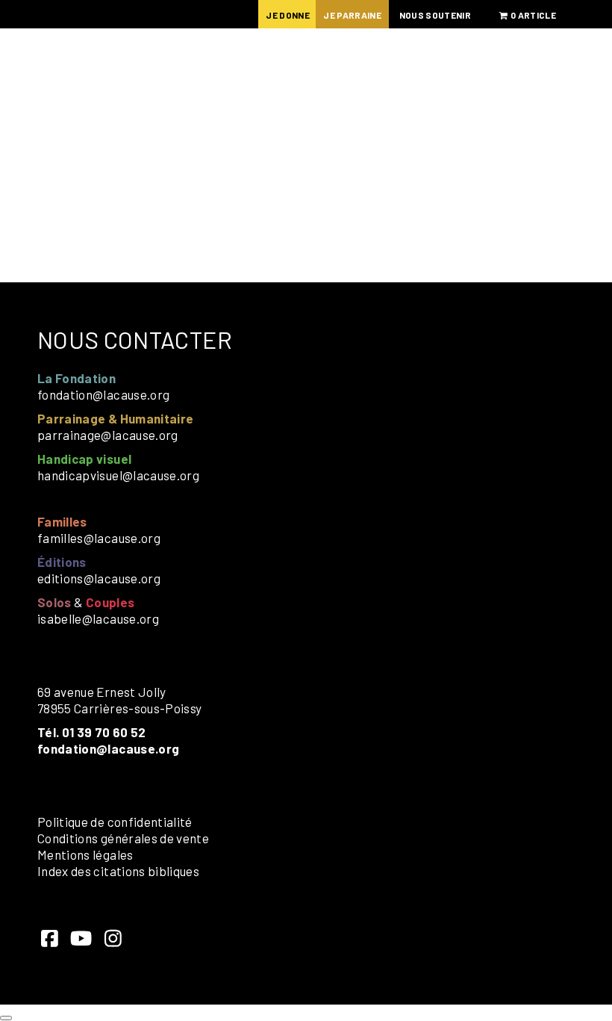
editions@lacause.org (98, 578)
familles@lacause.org (98, 537)
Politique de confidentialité (115, 821)
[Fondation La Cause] (134, 89)
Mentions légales (85, 854)
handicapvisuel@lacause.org (118, 475)
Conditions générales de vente (123, 838)
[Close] (6, 1018)
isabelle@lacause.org (98, 618)
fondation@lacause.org (103, 394)
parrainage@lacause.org (107, 434)
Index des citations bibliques (118, 870)
